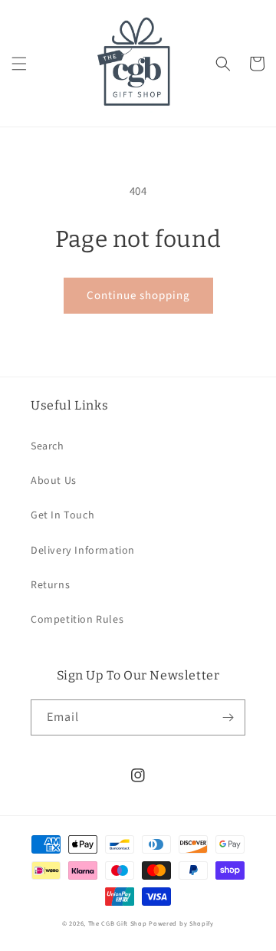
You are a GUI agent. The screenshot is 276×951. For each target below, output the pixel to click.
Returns (50, 585)
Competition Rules (77, 619)
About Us (54, 481)
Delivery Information (83, 550)
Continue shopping (138, 296)
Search (47, 446)
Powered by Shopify (181, 923)
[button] (19, 64)
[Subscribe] (228, 717)
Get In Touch (62, 515)
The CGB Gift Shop (117, 923)
